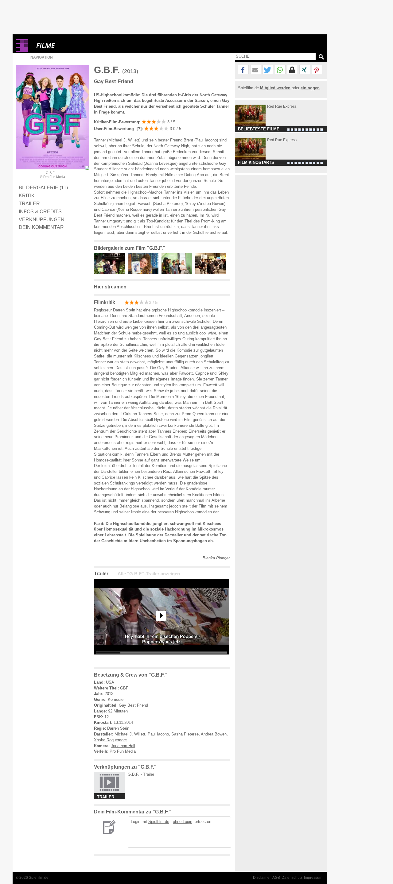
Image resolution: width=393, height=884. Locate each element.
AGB (276, 877)
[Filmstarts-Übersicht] (67, 45)
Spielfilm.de (158, 821)
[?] (138, 128)
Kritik (27, 195)
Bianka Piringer (216, 558)
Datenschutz (292, 877)
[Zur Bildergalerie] (87, 168)
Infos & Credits (40, 211)
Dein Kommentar (41, 227)
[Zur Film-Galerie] (111, 273)
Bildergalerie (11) (43, 187)
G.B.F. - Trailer (141, 774)
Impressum (313, 877)
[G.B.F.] (161, 659)
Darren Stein (124, 310)
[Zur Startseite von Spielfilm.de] (22, 50)
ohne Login (182, 821)
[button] (243, 70)
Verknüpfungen (41, 219)
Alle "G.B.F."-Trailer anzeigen (149, 573)
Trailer (29, 203)
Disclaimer (262, 877)
